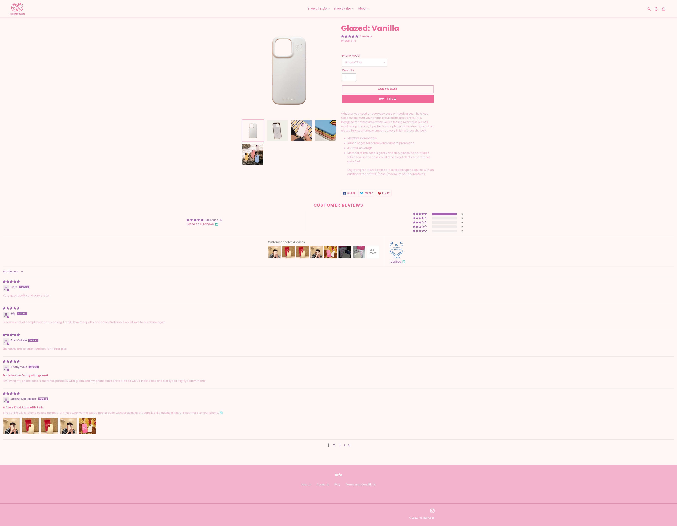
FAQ (337, 484)
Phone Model (351, 56)
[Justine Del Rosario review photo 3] (49, 426)
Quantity (348, 70)
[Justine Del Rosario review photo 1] (11, 426)
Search (306, 484)
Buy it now (388, 98)
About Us (322, 484)
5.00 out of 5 (213, 220)
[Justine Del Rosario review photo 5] (87, 426)
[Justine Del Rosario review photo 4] (68, 426)
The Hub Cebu (426, 517)
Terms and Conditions (360, 484)
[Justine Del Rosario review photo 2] (30, 426)
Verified (396, 262)
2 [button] (334, 445)
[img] (11, 282)
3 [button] (339, 445)
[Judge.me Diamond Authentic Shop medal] (396, 249)
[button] (350, 36)
